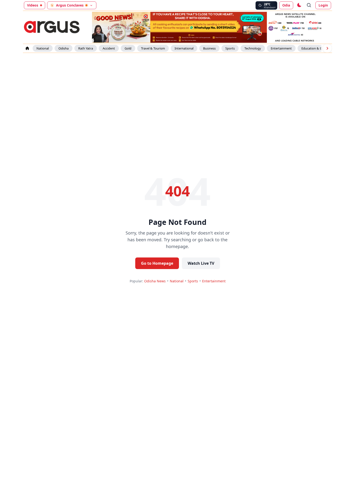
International (184, 48)
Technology (252, 48)
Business (209, 48)
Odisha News (155, 281)
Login (323, 5)
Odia (286, 5)
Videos (32, 5)
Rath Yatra (85, 48)
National (42, 48)
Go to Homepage (157, 263)
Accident (109, 48)
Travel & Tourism (153, 48)
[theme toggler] (299, 5)
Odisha (63, 48)
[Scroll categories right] (327, 48)
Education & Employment (319, 48)
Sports (230, 48)
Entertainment (281, 48)
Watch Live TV (201, 263)
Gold (128, 48)
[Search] (309, 5)
